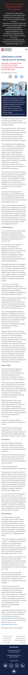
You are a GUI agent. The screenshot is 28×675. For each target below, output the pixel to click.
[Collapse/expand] (26, 23)
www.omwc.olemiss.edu (9, 624)
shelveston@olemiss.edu (9, 618)
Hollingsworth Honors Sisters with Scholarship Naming (20, 639)
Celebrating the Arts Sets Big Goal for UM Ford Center (6, 639)
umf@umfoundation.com (14, 655)
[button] (26, 49)
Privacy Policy (14, 660)
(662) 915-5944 (14, 657)
